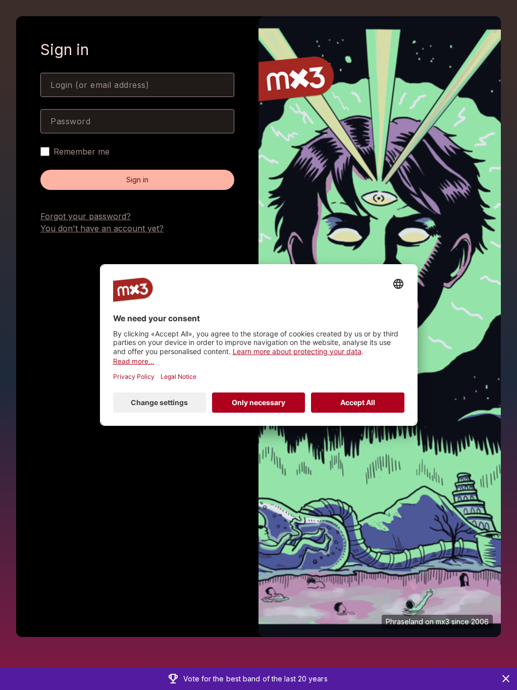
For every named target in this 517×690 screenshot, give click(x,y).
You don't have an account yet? (102, 228)
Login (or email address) (99, 85)
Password (70, 121)
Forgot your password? (85, 216)
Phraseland (404, 621)
